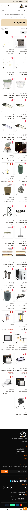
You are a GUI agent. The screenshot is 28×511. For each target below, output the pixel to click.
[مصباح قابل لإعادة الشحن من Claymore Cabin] (7, 169)
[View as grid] (6, 32)
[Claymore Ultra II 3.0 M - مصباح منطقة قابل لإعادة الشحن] (7, 359)
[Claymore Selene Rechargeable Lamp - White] (7, 317)
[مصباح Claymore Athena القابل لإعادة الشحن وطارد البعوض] (7, 147)
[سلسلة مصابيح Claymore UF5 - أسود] (20, 338)
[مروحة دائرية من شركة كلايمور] (20, 190)
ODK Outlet (15, 1)
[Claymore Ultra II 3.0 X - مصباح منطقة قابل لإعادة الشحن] (20, 382)
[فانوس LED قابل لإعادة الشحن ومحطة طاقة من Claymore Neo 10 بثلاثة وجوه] (20, 105)
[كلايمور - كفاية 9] (7, 63)
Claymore (25, 49)
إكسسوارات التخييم (23, 51)
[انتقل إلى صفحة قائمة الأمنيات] (5, 6)
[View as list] (2, 32)
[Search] (3, 11)
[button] (25, 15)
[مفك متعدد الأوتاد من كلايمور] (20, 274)
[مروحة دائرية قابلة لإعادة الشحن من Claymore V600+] (20, 403)
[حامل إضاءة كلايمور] (7, 211)
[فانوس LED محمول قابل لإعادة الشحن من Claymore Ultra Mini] (7, 382)
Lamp (12, 326)
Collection (19, 17)
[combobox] (14, 10)
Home (26, 1)
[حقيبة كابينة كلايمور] (20, 169)
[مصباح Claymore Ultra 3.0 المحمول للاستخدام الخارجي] (7, 338)
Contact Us (22, 448)
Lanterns (11, 135)
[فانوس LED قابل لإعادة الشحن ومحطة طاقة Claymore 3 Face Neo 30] (20, 126)
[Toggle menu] (26, 6)
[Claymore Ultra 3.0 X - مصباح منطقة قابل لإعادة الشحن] (20, 359)
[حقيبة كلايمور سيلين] (7, 295)
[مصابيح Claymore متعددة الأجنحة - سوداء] (20, 295)
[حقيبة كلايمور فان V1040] (7, 190)
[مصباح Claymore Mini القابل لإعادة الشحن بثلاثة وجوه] (7, 84)
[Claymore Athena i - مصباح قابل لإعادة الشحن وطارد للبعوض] (20, 147)
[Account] (9, 6)
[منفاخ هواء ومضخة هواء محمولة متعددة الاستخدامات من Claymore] (7, 274)
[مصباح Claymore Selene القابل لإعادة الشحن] (20, 317)
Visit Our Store (22, 446)
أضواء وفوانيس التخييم (10, 51)
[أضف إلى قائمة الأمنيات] (25, 58)
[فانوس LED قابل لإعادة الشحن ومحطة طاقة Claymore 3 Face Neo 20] (7, 105)
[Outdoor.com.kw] (23, 432)
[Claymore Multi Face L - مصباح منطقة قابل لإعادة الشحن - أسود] (20, 253)
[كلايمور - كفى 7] (20, 63)
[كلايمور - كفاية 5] (7, 42)
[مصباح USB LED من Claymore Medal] (7, 232)
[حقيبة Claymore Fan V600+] (20, 42)
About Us (21, 1)
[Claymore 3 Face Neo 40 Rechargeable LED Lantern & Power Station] (7, 126)
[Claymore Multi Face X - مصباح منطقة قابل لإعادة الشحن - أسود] (7, 253)
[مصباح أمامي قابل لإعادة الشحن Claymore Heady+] (20, 211)
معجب (26, 199)
